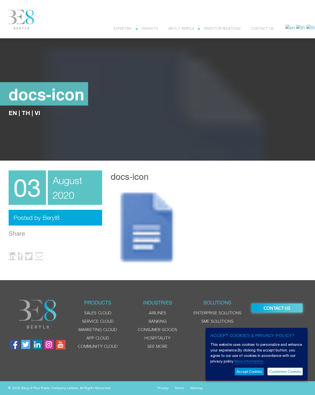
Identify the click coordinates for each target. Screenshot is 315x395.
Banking (158, 321)
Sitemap (196, 388)
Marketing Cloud (98, 330)
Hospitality (157, 338)
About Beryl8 (181, 28)
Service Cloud (98, 321)
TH (26, 112)
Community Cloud (98, 346)
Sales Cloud (97, 313)
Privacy (163, 388)
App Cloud (97, 338)
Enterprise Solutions (217, 313)
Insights (150, 28)
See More (157, 346)
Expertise (123, 28)
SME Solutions (217, 321)
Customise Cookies (285, 371)
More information (249, 361)
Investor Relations (222, 28)
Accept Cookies (249, 371)
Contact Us (262, 28)
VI (37, 112)
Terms (179, 388)
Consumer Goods (157, 330)
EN (13, 112)
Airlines (157, 313)
